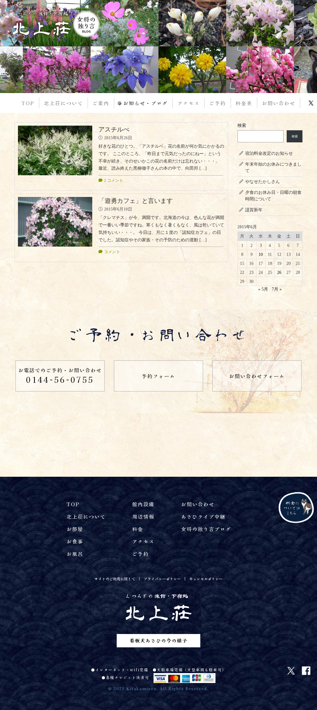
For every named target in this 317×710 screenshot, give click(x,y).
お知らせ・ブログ (145, 103)
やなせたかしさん (262, 181)
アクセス (188, 103)
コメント (112, 251)
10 (260, 254)
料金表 (244, 103)
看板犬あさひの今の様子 (159, 640)
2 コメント (113, 180)
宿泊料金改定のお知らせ (269, 153)
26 (279, 272)
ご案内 (101, 103)
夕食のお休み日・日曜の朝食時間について (273, 195)
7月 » (277, 289)
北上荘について (63, 103)
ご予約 (217, 103)
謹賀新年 (254, 210)
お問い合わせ (278, 103)
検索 (241, 125)
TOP (27, 103)
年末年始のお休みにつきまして (273, 167)
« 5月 (263, 289)
